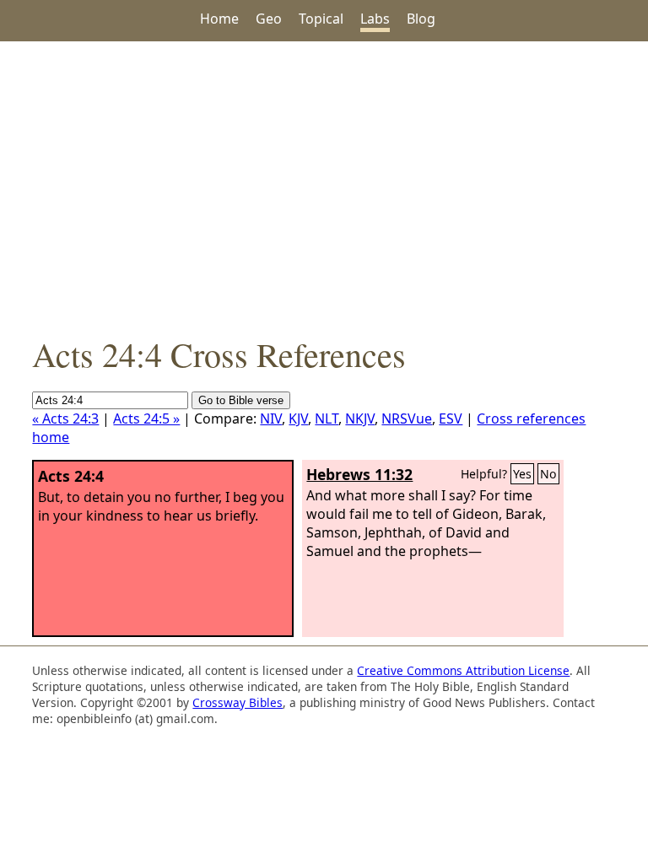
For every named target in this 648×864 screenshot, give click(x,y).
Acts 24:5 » (146, 418)
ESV (450, 418)
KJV (298, 418)
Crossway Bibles (237, 702)
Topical (321, 18)
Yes (522, 474)
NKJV (360, 418)
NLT (326, 418)
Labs (375, 18)
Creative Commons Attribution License (463, 670)
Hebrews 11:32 (359, 474)
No (548, 474)
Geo (269, 18)
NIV (271, 418)
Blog (421, 18)
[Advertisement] (324, 186)
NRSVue (406, 418)
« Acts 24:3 (65, 418)
